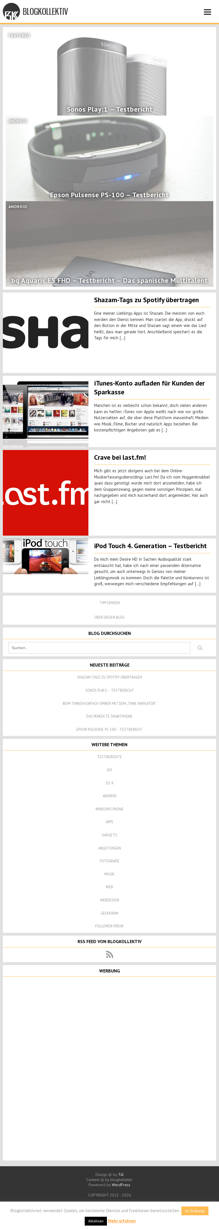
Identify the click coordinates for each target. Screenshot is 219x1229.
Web (109, 887)
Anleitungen (109, 848)
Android (110, 796)
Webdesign (109, 900)
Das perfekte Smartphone (109, 716)
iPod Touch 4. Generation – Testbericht (150, 545)
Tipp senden (110, 602)
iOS (109, 770)
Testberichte (109, 756)
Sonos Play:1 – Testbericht (109, 690)
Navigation (209, 13)
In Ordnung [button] (194, 1210)
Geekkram (109, 913)
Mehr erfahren (122, 1221)
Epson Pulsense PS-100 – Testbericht (109, 729)
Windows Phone (109, 809)
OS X (109, 783)
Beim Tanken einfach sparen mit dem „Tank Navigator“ (110, 703)
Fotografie (109, 861)
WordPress (121, 1184)
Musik (109, 874)
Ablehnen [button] (96, 1221)
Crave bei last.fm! (120, 457)
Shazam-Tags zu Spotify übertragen (146, 299)
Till (121, 1174)
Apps (109, 822)
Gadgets (109, 835)
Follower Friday (109, 926)
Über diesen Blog (109, 617)
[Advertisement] (109, 1068)
